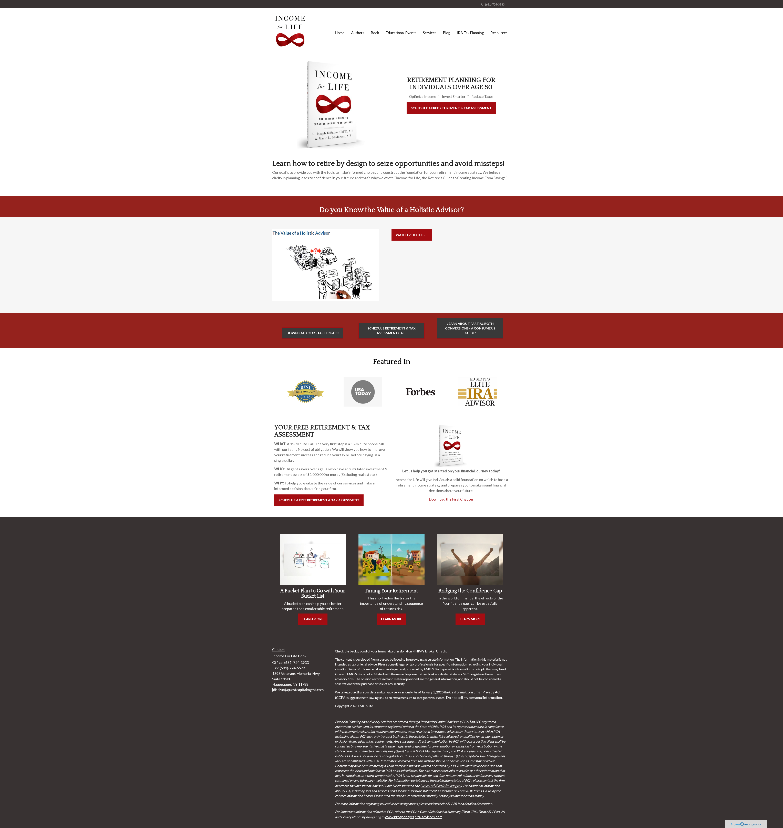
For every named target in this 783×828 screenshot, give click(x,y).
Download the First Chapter (451, 499)
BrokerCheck (435, 651)
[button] (357, 32)
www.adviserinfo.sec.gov (441, 785)
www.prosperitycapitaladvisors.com (413, 817)
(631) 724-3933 (495, 4)
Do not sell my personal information (474, 697)
